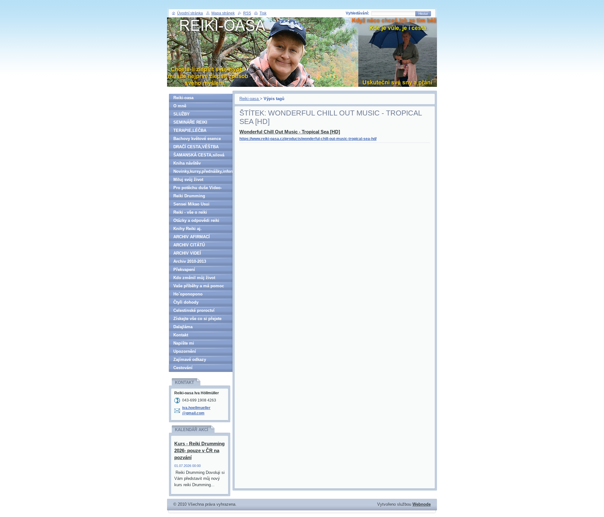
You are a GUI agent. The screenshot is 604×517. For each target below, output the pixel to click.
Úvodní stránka (190, 13)
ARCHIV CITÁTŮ (189, 245)
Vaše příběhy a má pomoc (198, 286)
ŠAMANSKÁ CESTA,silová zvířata (198, 156)
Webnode (421, 504)
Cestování (183, 367)
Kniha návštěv (187, 163)
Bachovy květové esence (197, 138)
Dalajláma (183, 326)
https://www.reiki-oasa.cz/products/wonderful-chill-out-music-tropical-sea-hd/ (308, 139)
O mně (179, 106)
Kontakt (180, 335)
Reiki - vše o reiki (190, 212)
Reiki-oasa (249, 98)
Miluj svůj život (188, 179)
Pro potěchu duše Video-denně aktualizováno (197, 188)
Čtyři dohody (186, 302)
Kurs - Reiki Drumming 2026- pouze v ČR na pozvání (199, 450)
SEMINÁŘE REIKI (190, 122)
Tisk (263, 13)
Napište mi (183, 343)
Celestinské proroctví (194, 310)
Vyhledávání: (357, 13)
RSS (247, 13)
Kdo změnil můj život (194, 277)
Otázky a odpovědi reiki (196, 220)
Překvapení (184, 269)
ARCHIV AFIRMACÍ (191, 236)
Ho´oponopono (188, 294)
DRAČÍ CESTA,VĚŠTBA (196, 146)
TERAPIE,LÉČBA (189, 130)
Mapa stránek (223, 13)
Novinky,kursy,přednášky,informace (202, 171)
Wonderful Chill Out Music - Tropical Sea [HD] (289, 131)
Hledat (423, 13)
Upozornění (184, 351)
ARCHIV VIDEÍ (187, 253)
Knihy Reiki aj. (187, 228)
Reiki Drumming (189, 196)
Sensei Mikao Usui (191, 204)
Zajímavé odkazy (189, 359)
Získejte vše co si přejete (197, 318)
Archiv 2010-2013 (189, 261)
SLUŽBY (181, 114)
